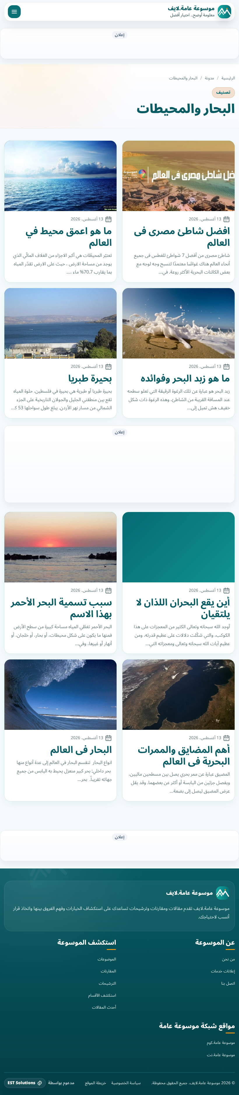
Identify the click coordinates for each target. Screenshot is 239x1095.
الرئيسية (228, 78)
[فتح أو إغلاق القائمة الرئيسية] (14, 11)
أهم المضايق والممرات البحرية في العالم (184, 755)
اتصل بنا (228, 983)
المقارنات (108, 971)
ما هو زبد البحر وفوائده (185, 378)
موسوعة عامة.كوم (221, 1042)
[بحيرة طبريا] (60, 323)
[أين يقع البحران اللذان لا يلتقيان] (178, 547)
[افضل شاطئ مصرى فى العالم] (178, 176)
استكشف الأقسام (102, 995)
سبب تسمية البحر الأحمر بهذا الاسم (61, 608)
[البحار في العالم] (60, 694)
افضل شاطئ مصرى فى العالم (182, 237)
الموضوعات (107, 959)
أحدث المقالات (104, 1007)
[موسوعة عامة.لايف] (222, 893)
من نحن (228, 959)
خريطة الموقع (95, 1083)
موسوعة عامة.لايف (191, 8)
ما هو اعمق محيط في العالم (69, 237)
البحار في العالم (81, 750)
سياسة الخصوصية (126, 1083)
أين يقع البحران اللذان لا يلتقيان (183, 608)
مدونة (209, 78)
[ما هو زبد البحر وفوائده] (178, 323)
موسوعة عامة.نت (221, 1055)
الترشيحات (107, 983)
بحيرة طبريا (90, 378)
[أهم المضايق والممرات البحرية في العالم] (178, 694)
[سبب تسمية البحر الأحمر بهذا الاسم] (60, 547)
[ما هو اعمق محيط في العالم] (60, 176)
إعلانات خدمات (223, 971)
